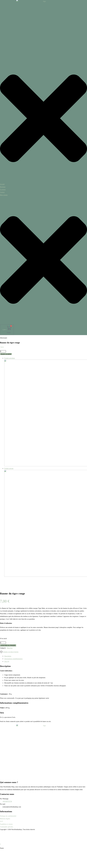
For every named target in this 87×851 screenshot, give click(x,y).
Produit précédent (9, 358)
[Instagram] (43, 839)
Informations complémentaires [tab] (13, 659)
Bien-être (10, 648)
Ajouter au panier (6, 354)
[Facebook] (43, 834)
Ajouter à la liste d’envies (10, 652)
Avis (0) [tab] (6, 661)
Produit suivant (8, 468)
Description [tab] (7, 656)
